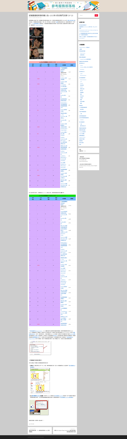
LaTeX (81, 73)
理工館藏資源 (81, 122)
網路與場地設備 (82, 129)
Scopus (81, 83)
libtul (40, 17)
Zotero (81, 65)
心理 (81, 113)
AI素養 (80, 49)
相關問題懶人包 (36, 337)
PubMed (81, 119)
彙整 (80, 149)
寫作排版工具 (81, 71)
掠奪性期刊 (82, 54)
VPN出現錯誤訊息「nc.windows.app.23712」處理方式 (64, 311)
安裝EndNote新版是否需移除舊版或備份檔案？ (64, 147)
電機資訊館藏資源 (82, 128)
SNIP (38, 335)
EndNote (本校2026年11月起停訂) (86, 67)
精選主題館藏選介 (82, 57)
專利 (81, 94)
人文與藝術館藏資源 (83, 107)
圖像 (81, 99)
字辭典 (81, 97)
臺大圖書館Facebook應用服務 (66, 397)
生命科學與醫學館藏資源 (84, 117)
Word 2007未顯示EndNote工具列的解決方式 (64, 185)
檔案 (81, 103)
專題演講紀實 (81, 135)
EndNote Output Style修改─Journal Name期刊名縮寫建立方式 (64, 140)
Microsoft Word (83, 75)
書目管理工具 (81, 63)
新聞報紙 (82, 92)
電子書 (81, 90)
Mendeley (82, 69)
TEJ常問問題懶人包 (36, 23)
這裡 (57, 22)
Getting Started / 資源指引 (84, 47)
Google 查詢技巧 (82, 131)
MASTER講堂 (81, 133)
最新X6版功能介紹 (71, 20)
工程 (81, 124)
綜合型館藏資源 (82, 77)
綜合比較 (55, 335)
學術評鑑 (82, 85)
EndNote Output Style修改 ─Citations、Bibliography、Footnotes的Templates (64, 156)
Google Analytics (39, 25)
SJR (35, 335)
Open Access (82, 53)
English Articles (82, 137)
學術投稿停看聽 (82, 51)
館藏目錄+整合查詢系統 (83, 61)
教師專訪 (81, 140)
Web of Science (83, 79)
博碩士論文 (82, 88)
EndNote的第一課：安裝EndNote (64, 134)
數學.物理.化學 (83, 125)
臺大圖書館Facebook (36, 395)
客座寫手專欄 (81, 139)
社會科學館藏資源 (82, 111)
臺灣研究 (81, 105)
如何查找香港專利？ (83, 25)
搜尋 (96, 15)
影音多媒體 (82, 101)
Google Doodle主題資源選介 (85, 59)
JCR (81, 81)
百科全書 (82, 96)
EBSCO (81, 87)
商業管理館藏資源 (82, 115)
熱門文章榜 (81, 142)
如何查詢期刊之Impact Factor (64, 69)
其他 (80, 144)
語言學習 (82, 109)
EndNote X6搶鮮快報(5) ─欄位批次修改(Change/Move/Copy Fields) (64, 127)
